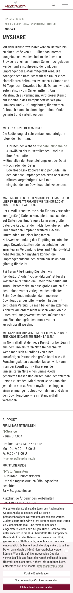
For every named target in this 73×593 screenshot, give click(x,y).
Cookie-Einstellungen (36, 573)
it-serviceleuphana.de (18, 458)
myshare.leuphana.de (52, 146)
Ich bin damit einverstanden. (36, 587)
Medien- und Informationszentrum (25, 23)
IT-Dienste (52, 23)
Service (20, 19)
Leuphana (8, 19)
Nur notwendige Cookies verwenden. (36, 580)
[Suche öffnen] (53, 4)
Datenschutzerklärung (50, 566)
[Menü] (65, 5)
